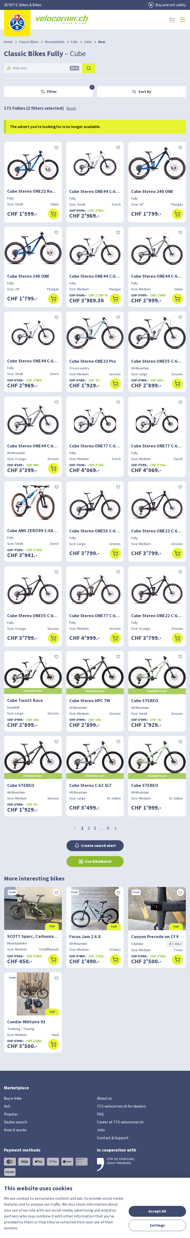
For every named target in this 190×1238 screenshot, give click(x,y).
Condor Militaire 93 (26, 1022)
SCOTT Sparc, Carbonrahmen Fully (33, 936)
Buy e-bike (13, 1098)
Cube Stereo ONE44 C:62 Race (157, 276)
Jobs (101, 1130)
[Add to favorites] (56, 147)
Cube (88, 42)
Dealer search (15, 1122)
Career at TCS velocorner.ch (120, 1122)
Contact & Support (113, 1138)
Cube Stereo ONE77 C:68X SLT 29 (95, 446)
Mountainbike (55, 42)
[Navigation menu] (182, 19)
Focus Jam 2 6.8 (85, 937)
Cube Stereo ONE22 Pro (92, 361)
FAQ (100, 1114)
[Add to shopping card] (53, 214)
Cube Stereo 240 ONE (152, 192)
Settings (157, 1225)
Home (8, 42)
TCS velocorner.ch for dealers (121, 1106)
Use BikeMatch (98, 861)
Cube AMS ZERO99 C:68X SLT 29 (33, 531)
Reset (71, 108)
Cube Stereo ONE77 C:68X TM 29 (95, 616)
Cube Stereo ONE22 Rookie (33, 191)
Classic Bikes (28, 42)
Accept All (157, 1211)
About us (104, 1098)
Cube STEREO (144, 701)
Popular (11, 1114)
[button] (115, 828)
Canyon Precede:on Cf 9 (155, 937)
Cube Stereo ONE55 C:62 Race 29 (157, 361)
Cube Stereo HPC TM (89, 701)
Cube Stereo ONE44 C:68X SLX (95, 192)
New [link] (101, 42)
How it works (15, 1130)
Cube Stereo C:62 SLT (90, 785)
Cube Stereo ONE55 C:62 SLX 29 (95, 531)
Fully (74, 42)
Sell (7, 1106)
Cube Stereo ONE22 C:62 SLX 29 (157, 531)
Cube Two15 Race (25, 700)
